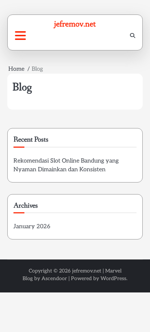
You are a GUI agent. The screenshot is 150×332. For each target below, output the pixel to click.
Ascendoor (54, 278)
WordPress (113, 278)
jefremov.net (75, 23)
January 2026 (31, 226)
